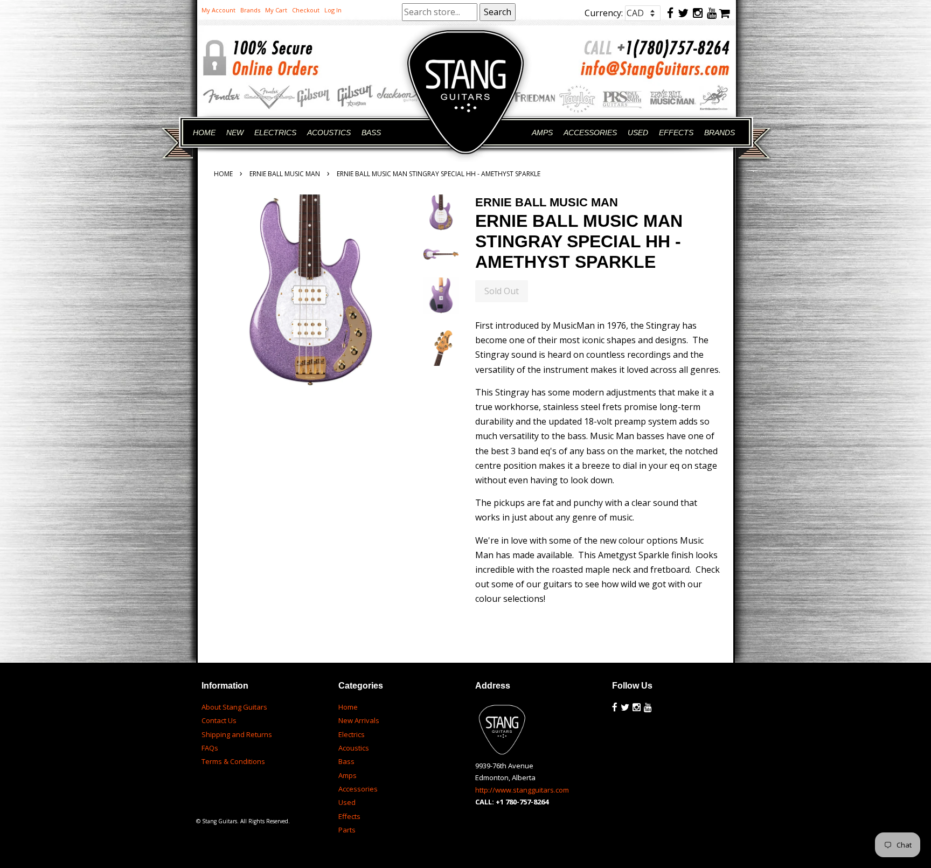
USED (638, 132)
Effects (349, 816)
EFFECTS (676, 132)
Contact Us (219, 720)
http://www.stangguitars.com (522, 790)
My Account (218, 10)
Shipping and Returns (237, 734)
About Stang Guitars (234, 707)
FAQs (210, 748)
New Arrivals (358, 720)
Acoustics (353, 748)
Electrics (351, 734)
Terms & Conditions (233, 761)
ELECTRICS (275, 132)
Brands (250, 10)
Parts (347, 830)
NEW (235, 132)
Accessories (358, 789)
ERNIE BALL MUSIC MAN (284, 173)
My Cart (276, 10)
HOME (204, 132)
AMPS (542, 132)
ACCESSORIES (590, 132)
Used (347, 802)
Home (223, 173)
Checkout (305, 10)
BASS (371, 132)
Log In (333, 10)
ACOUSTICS (329, 132)
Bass (346, 761)
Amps (347, 775)
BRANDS (719, 132)
